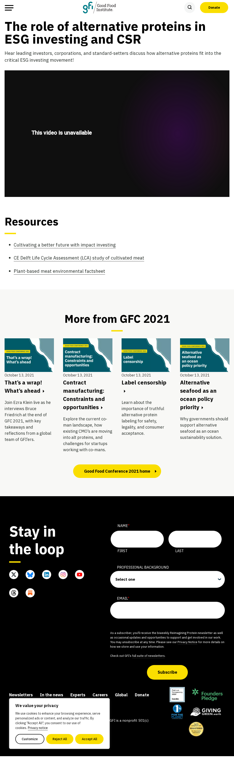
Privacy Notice (187, 642)
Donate (214, 7)
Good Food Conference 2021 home (117, 471)
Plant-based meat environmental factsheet (59, 271)
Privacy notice (38, 728)
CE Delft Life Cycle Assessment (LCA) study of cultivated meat (79, 258)
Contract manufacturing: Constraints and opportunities (84, 395)
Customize (30, 739)
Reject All (60, 739)
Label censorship (144, 382)
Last (179, 551)
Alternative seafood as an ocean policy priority (198, 395)
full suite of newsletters (148, 656)
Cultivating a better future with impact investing (65, 245)
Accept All (89, 739)
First (122, 551)
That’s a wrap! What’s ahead (23, 386)
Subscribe (167, 672)
